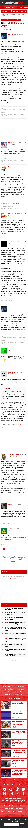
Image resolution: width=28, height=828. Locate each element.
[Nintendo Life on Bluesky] (4, 794)
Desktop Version (19, 694)
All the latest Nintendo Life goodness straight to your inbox (14, 820)
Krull (8, 242)
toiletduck (10, 349)
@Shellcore (4, 314)
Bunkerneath (11, 142)
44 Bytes (16, 800)
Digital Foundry (19, 808)
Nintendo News (6, 811)
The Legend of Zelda (15, 20)
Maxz (9, 167)
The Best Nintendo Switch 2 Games (13, 645)
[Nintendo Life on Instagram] (11, 794)
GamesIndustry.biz (10, 814)
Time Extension (9, 808)
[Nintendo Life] (14, 2)
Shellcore (10, 213)
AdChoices (23, 800)
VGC (24, 811)
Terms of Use (7, 692)
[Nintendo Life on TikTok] (17, 789)
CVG (18, 814)
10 (25, 504)
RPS (22, 814)
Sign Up (16, 578)
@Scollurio (3, 356)
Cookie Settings (9, 694)
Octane (9, 529)
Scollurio (10, 34)
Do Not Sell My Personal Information (14, 802)
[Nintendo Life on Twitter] (23, 789)
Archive (22, 692)
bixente (9, 504)
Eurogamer (19, 811)
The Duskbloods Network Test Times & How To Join (14, 613)
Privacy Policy (20, 689)
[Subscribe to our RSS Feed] (4, 789)
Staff (14, 686)
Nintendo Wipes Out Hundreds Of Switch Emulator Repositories (15, 650)
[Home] (2, 7)
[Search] (25, 2)
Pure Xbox (20, 806)
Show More (13, 780)
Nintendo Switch (14, 14)
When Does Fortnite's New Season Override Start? (13, 618)
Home (3, 14)
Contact (13, 689)
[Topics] (2, 2)
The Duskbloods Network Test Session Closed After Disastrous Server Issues (15, 629)
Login (11, 578)
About (9, 686)
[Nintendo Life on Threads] (17, 794)
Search (24, 11)
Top (5, 686)
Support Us (7, 689)
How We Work (21, 686)
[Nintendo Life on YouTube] (11, 789)
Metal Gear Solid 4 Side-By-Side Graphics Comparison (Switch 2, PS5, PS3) (15, 640)
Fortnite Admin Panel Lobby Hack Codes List (14, 608)
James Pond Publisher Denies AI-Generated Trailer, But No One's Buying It (15, 634)
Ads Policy (15, 692)
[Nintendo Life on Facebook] (23, 794)
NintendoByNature (13, 454)
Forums (4, 11)
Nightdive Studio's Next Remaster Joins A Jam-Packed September (15, 623)
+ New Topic (15, 11)
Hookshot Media (12, 798)
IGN (13, 811)
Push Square (12, 806)
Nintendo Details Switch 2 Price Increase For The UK (14, 654)
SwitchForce (11, 372)
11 (25, 528)
